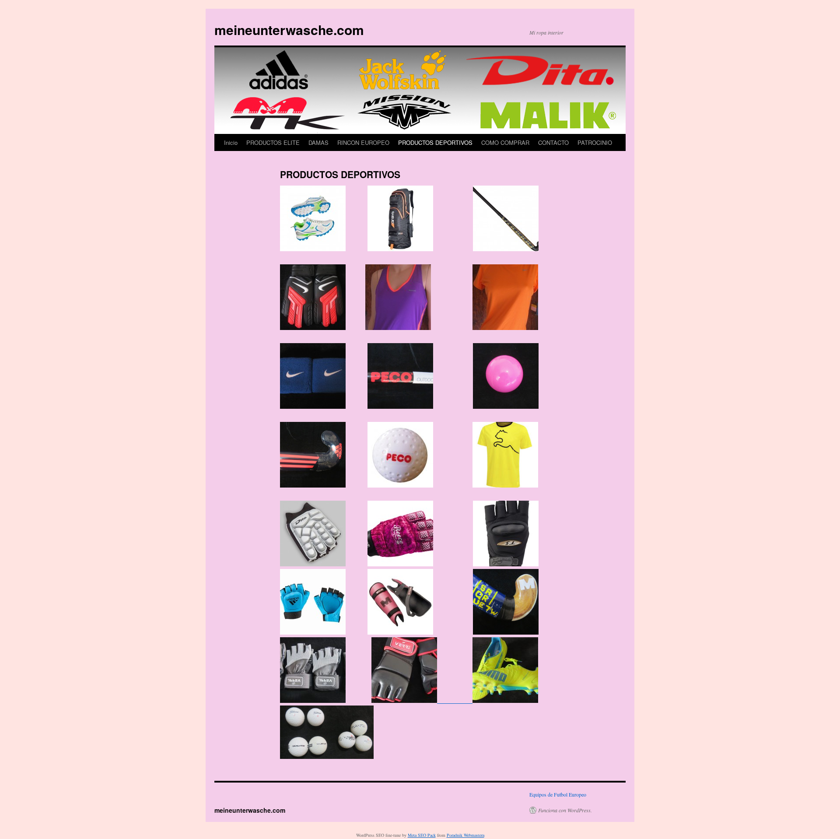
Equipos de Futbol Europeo (557, 794)
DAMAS (318, 142)
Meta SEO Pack (422, 835)
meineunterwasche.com (289, 29)
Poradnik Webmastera (465, 835)
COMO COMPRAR (505, 142)
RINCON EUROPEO (363, 142)
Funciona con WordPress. (565, 810)
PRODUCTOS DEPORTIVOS (435, 142)
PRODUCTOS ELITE (273, 142)
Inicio (231, 142)
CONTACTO (553, 142)
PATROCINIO (595, 142)
